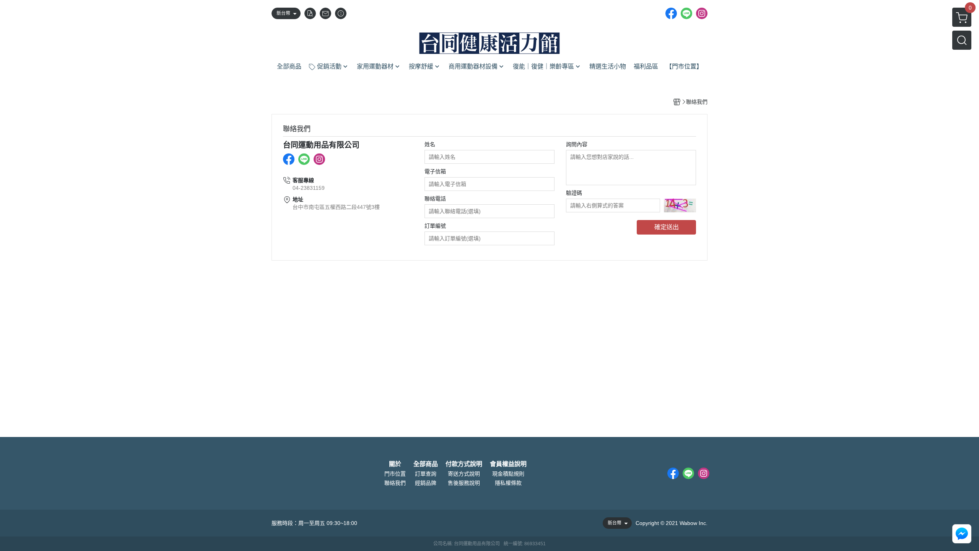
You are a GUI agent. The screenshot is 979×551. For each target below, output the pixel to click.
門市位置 (395, 473)
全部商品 (425, 464)
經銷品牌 (425, 483)
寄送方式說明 (464, 473)
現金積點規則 (508, 473)
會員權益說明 (508, 464)
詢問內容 (576, 144)
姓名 (429, 144)
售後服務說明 (464, 483)
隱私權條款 (508, 483)
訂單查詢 (425, 473)
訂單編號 (435, 226)
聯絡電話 (435, 199)
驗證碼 (574, 193)
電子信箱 (435, 171)
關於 (395, 464)
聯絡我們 (395, 483)
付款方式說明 (464, 464)
